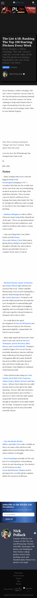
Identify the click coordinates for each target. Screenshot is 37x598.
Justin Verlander (25, 283)
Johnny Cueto (16, 240)
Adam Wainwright (14, 286)
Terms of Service (18, 575)
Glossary (18, 584)
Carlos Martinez (13, 297)
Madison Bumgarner (12, 214)
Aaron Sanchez (18, 343)
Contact (18, 578)
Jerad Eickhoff (18, 346)
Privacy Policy (18, 573)
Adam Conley (8, 381)
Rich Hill (13, 378)
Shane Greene (21, 381)
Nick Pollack (16, 74)
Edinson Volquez (18, 470)
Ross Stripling (10, 458)
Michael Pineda (10, 283)
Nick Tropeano (24, 378)
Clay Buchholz (10, 441)
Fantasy (6, 67)
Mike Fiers (16, 444)
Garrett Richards (22, 323)
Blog (18, 581)
